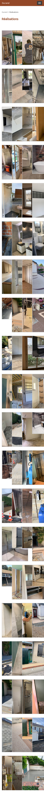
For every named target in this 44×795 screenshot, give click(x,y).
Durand (5, 3)
